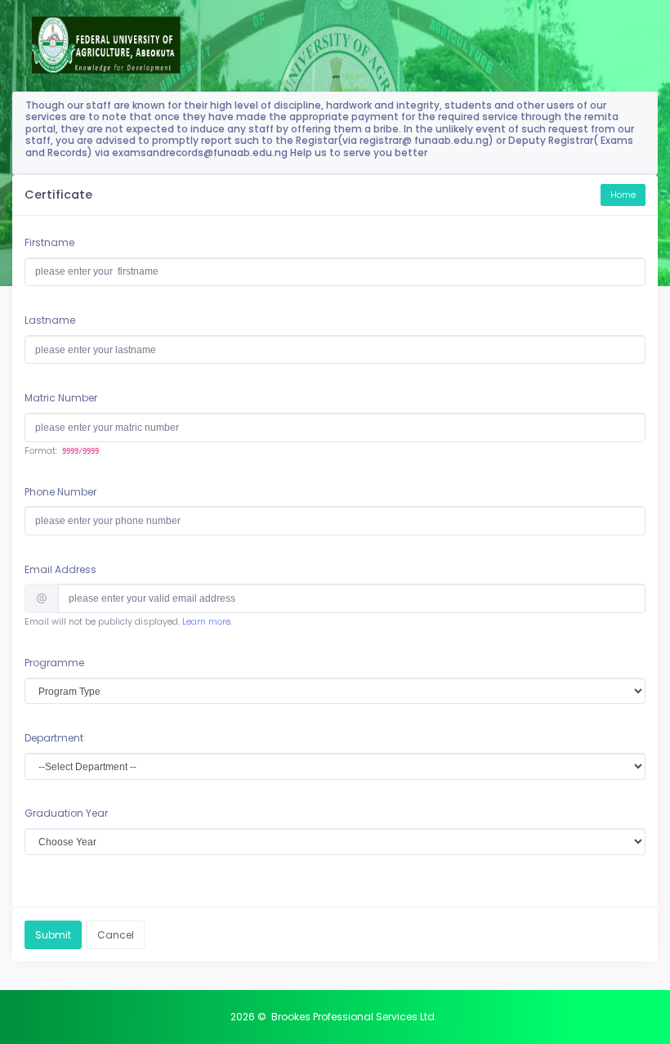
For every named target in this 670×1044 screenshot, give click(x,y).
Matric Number (61, 398)
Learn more (206, 622)
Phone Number (60, 492)
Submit (53, 935)
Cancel (115, 935)
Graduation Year (66, 813)
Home (623, 195)
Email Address (60, 569)
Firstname (49, 242)
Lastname (50, 320)
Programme (54, 663)
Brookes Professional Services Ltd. (354, 1017)
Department (54, 738)
